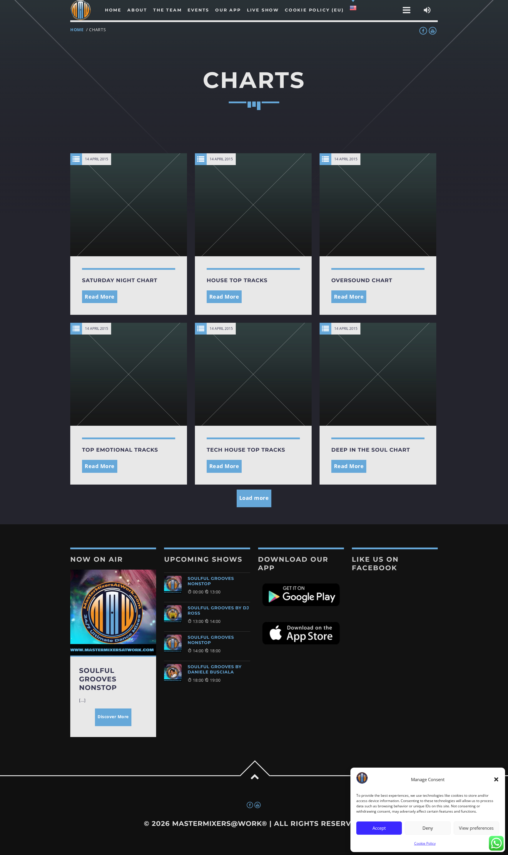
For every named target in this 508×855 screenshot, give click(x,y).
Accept (379, 828)
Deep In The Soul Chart (370, 450)
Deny (427, 828)
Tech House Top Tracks (246, 450)
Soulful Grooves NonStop (211, 581)
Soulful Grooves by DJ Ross (218, 610)
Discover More (113, 716)
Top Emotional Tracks (120, 450)
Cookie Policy (425, 843)
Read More (100, 296)
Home (77, 29)
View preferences (476, 828)
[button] (496, 779)
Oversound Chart (361, 280)
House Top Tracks (237, 280)
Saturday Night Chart (119, 280)
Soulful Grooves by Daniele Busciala (215, 669)
